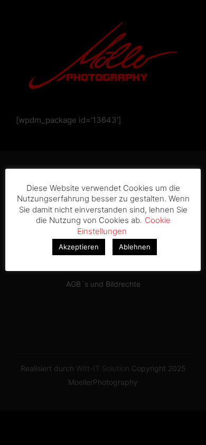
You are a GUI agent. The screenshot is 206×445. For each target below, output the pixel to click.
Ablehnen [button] (135, 247)
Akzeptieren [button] (79, 247)
